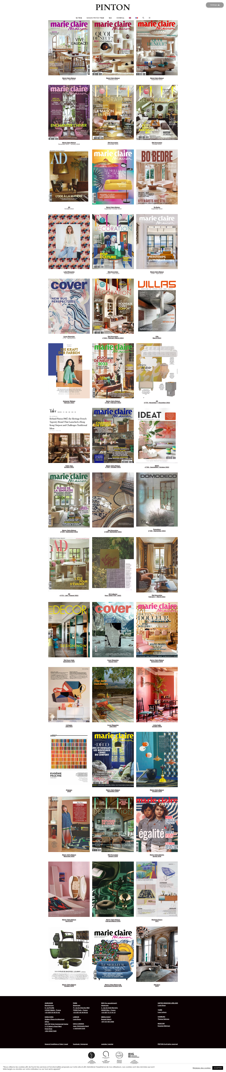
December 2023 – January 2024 (69, 143)
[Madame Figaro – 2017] (157, 889)
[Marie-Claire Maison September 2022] (69, 500)
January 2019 (113, 855)
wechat (110, 1044)
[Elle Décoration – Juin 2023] (113, 241)
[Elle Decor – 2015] (157, 954)
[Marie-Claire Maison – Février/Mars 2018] (113, 889)
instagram (84, 1044)
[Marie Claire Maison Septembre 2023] (157, 47)
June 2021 (69, 725)
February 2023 (69, 402)
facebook (76, 1044)
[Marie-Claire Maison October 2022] (113, 435)
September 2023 (157, 78)
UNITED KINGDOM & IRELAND (168, 1003)
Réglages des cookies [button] (202, 1068)
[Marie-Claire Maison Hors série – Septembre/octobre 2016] (113, 954)
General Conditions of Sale (54, 1044)
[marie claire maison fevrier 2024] (113, 47)
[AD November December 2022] (157, 370)
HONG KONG (49, 1017)
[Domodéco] (157, 499)
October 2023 (157, 143)
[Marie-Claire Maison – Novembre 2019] (113, 759)
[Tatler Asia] (69, 435)
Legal (66, 1044)
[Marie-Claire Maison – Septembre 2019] (157, 629)
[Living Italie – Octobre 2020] (157, 694)
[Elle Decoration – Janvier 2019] (113, 824)
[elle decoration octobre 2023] (157, 112)
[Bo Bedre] (157, 177)
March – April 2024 (69, 78)
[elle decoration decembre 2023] (113, 112)
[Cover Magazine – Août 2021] (113, 629)
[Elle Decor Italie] (69, 629)
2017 (157, 920)
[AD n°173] (69, 564)
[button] (143, 18)
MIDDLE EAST (106, 1017)
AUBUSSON (49, 1003)
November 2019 (113, 790)
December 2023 (113, 143)
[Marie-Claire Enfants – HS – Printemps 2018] (157, 824)
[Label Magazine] (69, 241)
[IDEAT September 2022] (157, 435)
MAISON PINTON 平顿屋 (95, 18)
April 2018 (69, 920)
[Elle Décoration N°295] (157, 564)
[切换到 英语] (113, 14)
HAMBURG (161, 1017)
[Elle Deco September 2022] (113, 500)
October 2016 (69, 985)
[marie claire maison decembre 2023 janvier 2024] (69, 112)
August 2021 (113, 660)
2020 (69, 790)
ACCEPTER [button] (218, 1068)
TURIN (160, 1010)
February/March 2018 (112, 920)
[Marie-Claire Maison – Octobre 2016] (69, 954)
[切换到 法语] (113, 16)
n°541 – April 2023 (157, 272)
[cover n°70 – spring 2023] (69, 306)
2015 (157, 985)
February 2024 (113, 78)
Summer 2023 (69, 272)
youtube (104, 1044)
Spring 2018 (157, 855)
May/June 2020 (69, 855)
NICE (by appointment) (109, 1003)
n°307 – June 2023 (113, 272)
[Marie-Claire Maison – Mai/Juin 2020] (69, 824)
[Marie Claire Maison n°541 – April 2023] (157, 241)
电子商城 (79, 18)
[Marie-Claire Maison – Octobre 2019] (157, 759)
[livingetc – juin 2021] (69, 694)
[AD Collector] (113, 564)
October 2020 (157, 725)
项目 (110, 18)
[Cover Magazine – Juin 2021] (113, 694)
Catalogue (214, 5)
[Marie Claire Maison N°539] (113, 370)
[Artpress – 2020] (69, 759)
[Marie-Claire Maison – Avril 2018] (69, 889)
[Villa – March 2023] (157, 306)
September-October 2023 (112, 208)
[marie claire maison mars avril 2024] (69, 47)
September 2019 (157, 660)
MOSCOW (161, 1023)
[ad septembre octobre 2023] (69, 177)
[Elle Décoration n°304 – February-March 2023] (113, 306)
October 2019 (157, 790)
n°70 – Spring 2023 (69, 337)
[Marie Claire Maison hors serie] (113, 177)
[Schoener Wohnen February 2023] (69, 370)
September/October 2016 (113, 985)
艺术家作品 (120, 18)
